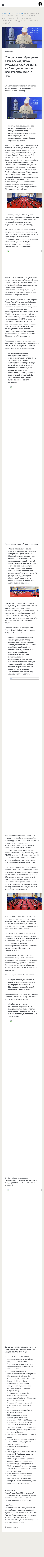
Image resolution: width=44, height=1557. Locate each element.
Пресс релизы (16, 13)
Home (4, 13)
